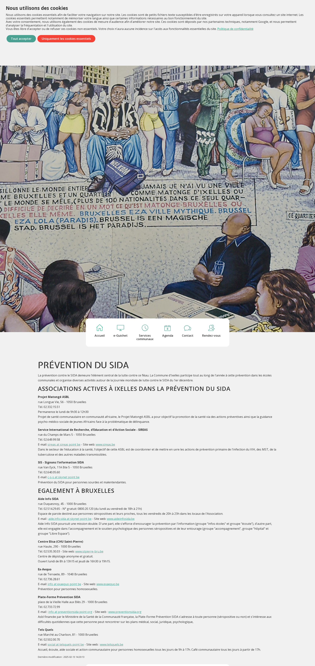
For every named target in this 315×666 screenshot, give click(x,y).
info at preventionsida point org (70, 612)
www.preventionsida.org (124, 612)
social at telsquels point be (66, 644)
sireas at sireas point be (64, 444)
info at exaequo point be (64, 584)
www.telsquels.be (111, 644)
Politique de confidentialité (235, 29)
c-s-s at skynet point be (63, 477)
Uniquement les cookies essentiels (66, 39)
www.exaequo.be (107, 584)
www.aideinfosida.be (121, 519)
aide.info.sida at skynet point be (70, 519)
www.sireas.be (105, 444)
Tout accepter (21, 39)
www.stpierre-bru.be (89, 551)
